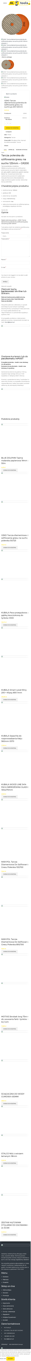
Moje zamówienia (8, 1306)
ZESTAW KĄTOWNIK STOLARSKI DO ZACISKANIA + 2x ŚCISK (15, 1225)
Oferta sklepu (7, 1290)
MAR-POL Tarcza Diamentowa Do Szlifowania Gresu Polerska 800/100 (15, 942)
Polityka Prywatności (9, 1317)
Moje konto (6, 1303)
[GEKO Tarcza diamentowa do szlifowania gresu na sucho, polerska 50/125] (15, 486)
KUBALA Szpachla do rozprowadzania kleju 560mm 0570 (11, 738)
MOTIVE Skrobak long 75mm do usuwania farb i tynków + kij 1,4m (15, 1019)
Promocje (6, 1295)
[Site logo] (19, 3)
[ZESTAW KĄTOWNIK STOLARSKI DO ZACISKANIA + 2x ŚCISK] (15, 1179)
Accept (10, 1358)
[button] (9, 470)
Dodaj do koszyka (12, 128)
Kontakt (5, 1320)
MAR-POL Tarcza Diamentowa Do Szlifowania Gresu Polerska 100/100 (15, 864)
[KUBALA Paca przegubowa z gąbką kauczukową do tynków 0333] (15, 563)
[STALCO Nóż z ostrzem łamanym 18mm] (15, 1119)
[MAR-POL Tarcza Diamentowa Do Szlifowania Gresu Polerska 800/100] (15, 890)
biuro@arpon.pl (10, 322)
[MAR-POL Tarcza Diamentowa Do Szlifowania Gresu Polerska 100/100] (15, 813)
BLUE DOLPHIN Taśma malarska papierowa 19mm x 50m (15, 460)
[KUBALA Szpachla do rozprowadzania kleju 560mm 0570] (15, 716)
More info (3, 1358)
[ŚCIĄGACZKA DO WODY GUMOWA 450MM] (15, 1045)
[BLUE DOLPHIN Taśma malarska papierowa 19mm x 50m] (15, 438)
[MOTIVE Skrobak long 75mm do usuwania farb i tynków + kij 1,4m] (15, 967)
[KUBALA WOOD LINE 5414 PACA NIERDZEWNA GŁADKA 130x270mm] (15, 764)
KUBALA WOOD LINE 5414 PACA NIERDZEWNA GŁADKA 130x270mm (15, 787)
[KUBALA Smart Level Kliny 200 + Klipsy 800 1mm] (15, 641)
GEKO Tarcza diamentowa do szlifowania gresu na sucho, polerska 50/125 (15, 538)
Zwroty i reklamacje (9, 1311)
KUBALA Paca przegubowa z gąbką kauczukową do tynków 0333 (15, 615)
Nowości (5, 1293)
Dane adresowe (8, 1309)
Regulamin (6, 1314)
